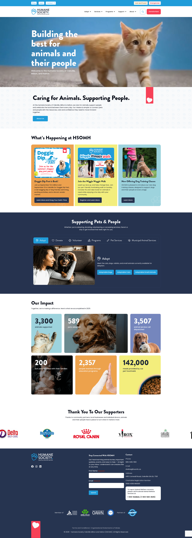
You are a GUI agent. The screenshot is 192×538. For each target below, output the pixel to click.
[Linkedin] (40, 466)
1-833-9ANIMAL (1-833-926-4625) (141, 497)
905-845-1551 (131, 462)
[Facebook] (32, 466)
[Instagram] (36, 466)
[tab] (40, 240)
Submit (93, 493)
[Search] (143, 11)
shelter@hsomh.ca (133, 469)
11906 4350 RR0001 (133, 483)
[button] (88, 12)
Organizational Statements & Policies (105, 528)
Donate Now (154, 11)
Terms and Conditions (80, 528)
